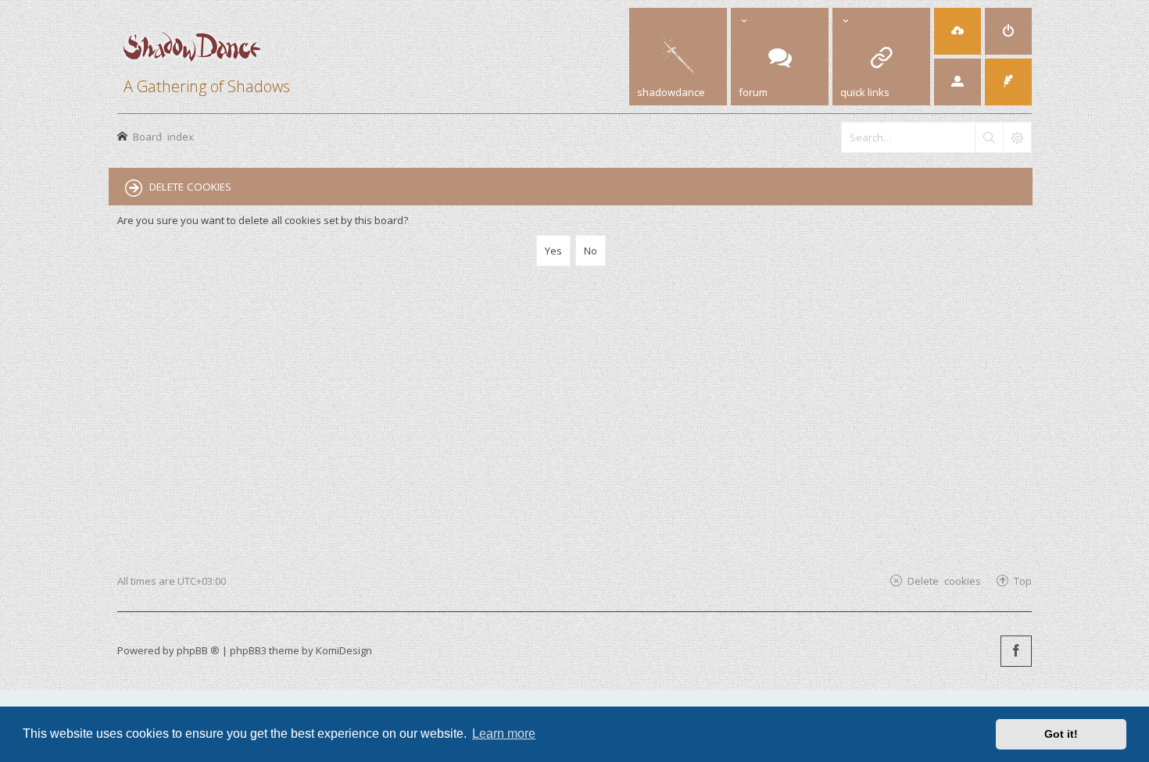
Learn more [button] (503, 733)
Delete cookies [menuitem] (944, 580)
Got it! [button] (1061, 734)
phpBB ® (198, 650)
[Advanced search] (1017, 137)
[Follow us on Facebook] (1016, 651)
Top (1023, 580)
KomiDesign (344, 650)
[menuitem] (957, 31)
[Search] (989, 137)
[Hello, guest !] (957, 82)
